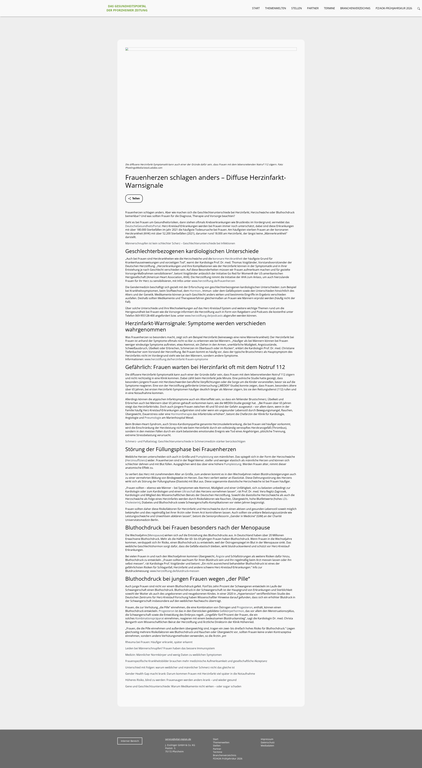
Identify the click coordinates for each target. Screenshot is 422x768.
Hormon (195, 291)
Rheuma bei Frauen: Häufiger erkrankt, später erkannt (159, 642)
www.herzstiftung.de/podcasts (204, 315)
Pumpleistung (204, 456)
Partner (313, 8)
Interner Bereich (130, 740)
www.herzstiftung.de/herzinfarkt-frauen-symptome (176, 359)
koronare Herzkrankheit (227, 258)
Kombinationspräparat (149, 618)
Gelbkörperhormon (232, 611)
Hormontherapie (181, 414)
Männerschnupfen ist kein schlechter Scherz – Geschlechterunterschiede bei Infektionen (180, 243)
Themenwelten (275, 8)
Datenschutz (268, 742)
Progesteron (245, 607)
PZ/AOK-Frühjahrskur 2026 (394, 8)
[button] (418, 8)
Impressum (267, 739)
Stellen (296, 8)
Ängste (220, 556)
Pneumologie (153, 417)
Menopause (155, 535)
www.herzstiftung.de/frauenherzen (213, 281)
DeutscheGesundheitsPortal (143, 226)
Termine (329, 8)
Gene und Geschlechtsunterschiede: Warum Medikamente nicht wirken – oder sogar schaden (183, 686)
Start (256, 8)
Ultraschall (188, 491)
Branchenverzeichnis (355, 8)
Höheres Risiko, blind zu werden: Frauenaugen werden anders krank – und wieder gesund (181, 680)
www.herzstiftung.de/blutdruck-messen (174, 571)
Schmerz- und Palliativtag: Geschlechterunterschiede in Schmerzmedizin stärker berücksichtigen (185, 441)
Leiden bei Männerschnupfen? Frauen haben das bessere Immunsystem (170, 648)
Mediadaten (267, 745)
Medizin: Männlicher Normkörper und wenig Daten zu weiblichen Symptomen (173, 655)
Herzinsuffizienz (136, 460)
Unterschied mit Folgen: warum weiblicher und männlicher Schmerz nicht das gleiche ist (180, 667)
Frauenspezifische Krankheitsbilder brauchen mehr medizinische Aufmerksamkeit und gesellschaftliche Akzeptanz (196, 661)
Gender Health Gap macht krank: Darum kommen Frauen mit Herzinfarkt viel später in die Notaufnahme (190, 673)
